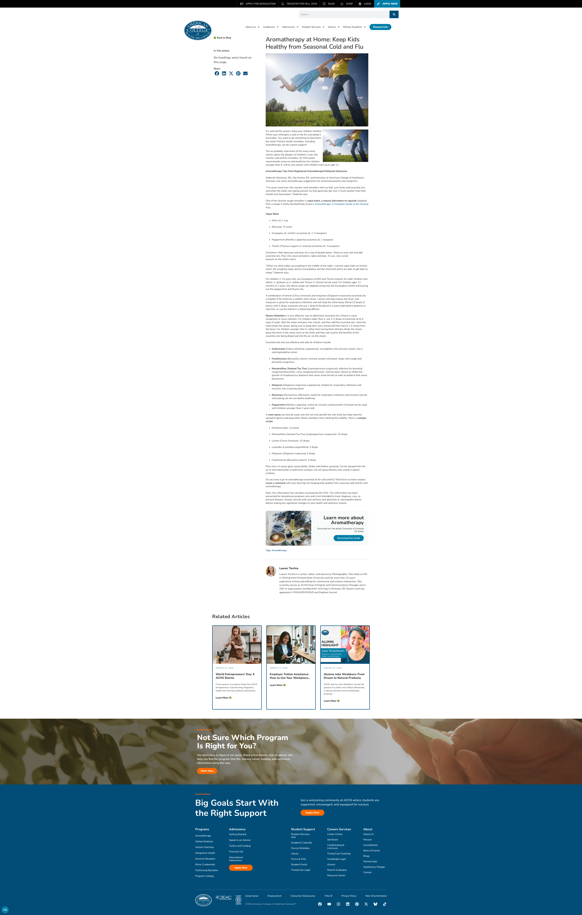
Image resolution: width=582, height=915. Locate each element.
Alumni (332, 27)
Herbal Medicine (204, 841)
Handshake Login (336, 859)
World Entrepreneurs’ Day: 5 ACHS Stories (235, 676)
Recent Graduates (337, 870)
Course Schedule (300, 848)
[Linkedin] (348, 904)
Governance (251, 896)
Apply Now (240, 867)
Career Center (335, 834)
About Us (251, 27)
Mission (367, 839)
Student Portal (299, 864)
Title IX (328, 896)
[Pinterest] (357, 904)
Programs (202, 829)
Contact (367, 872)
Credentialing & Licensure (335, 846)
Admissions (288, 27)
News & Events (371, 850)
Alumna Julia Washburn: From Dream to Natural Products (344, 676)
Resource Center (336, 875)
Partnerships (370, 861)
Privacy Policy (348, 896)
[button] (217, 73)
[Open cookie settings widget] (5, 909)
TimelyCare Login (300, 870)
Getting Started (237, 834)
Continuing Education (206, 870)
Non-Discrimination (376, 896)
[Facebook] (320, 904)
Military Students (352, 27)
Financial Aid (236, 851)
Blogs (366, 856)
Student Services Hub (300, 836)
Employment (274, 896)
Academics (269, 27)
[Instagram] (338, 904)
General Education (205, 858)
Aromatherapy (279, 550)
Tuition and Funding (240, 846)
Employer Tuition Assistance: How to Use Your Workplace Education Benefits (289, 676)
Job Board (332, 839)
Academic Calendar (301, 842)
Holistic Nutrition (204, 847)
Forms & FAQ (298, 859)
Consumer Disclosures (303, 896)
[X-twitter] (366, 904)
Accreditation (370, 845)
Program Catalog (204, 876)
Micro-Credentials (205, 864)
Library (295, 853)
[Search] (394, 14)
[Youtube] (329, 904)
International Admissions (236, 859)
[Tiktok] (384, 904)
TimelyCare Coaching (338, 853)
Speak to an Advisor (240, 840)
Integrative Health (205, 853)
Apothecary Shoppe (374, 867)
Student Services (311, 27)
